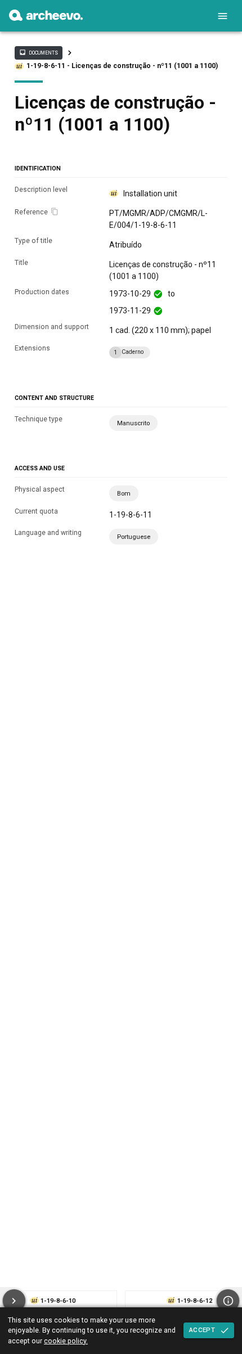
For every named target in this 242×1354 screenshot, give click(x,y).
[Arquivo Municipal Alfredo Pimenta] (46, 18)
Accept (202, 1330)
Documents (38, 52)
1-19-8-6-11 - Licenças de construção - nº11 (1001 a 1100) (122, 66)
